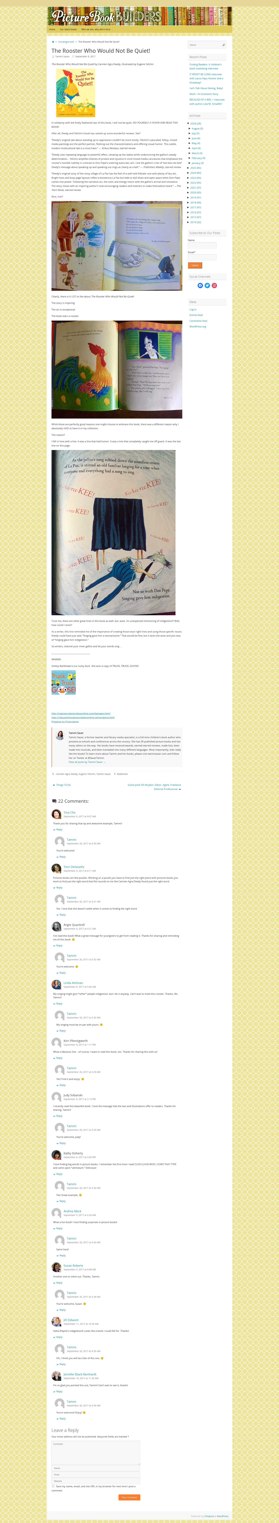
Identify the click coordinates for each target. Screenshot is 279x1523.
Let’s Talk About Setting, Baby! (206, 88)
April (196, 148)
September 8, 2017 (85, 56)
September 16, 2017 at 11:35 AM (81, 1378)
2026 (195, 123)
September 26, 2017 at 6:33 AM (83, 1072)
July (195, 133)
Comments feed (198, 320)
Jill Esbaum (71, 1320)
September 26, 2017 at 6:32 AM (83, 959)
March (197, 153)
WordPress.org (198, 326)
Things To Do (63, 784)
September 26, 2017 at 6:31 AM (83, 901)
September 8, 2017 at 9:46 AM (80, 986)
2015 (195, 217)
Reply (59, 829)
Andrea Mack (72, 1211)
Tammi (71, 839)
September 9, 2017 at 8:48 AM (80, 1269)
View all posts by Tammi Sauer (87, 762)
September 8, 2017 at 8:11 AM (80, 870)
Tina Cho (70, 812)
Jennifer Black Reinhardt (80, 1374)
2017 (195, 207)
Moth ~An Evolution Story (204, 94)
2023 (195, 177)
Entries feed (196, 315)
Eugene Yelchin (87, 774)
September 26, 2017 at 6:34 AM (83, 1188)
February (198, 158)
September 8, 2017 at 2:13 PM (80, 1099)
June (196, 138)
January (198, 163)
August (197, 128)
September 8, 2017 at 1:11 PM (80, 1044)
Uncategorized (66, 41)
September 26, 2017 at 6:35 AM (83, 1351)
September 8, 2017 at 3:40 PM (80, 1157)
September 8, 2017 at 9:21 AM (80, 928)
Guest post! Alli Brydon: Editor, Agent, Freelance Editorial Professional (154, 787)
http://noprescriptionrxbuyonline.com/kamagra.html (81, 713)
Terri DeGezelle (74, 867)
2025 (195, 167)
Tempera (209, 1516)
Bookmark (122, 774)
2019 (195, 197)
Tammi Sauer (62, 56)
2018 (195, 202)
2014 (195, 222)
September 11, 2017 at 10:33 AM (81, 1323)
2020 (195, 192)
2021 (195, 187)
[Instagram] (214, 285)
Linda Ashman (73, 983)
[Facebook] (200, 285)
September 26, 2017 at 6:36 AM (83, 1405)
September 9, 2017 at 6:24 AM (80, 1215)
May (196, 143)
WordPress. (223, 1516)
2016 (195, 212)
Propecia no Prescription (65, 721)
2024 (195, 172)
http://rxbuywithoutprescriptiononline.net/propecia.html (83, 717)
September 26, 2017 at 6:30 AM (83, 843)
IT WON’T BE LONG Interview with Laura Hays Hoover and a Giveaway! (206, 78)
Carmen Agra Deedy (67, 774)
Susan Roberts (73, 1265)
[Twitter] (207, 285)
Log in (193, 309)
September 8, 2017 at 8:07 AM (80, 816)
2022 (195, 182)
